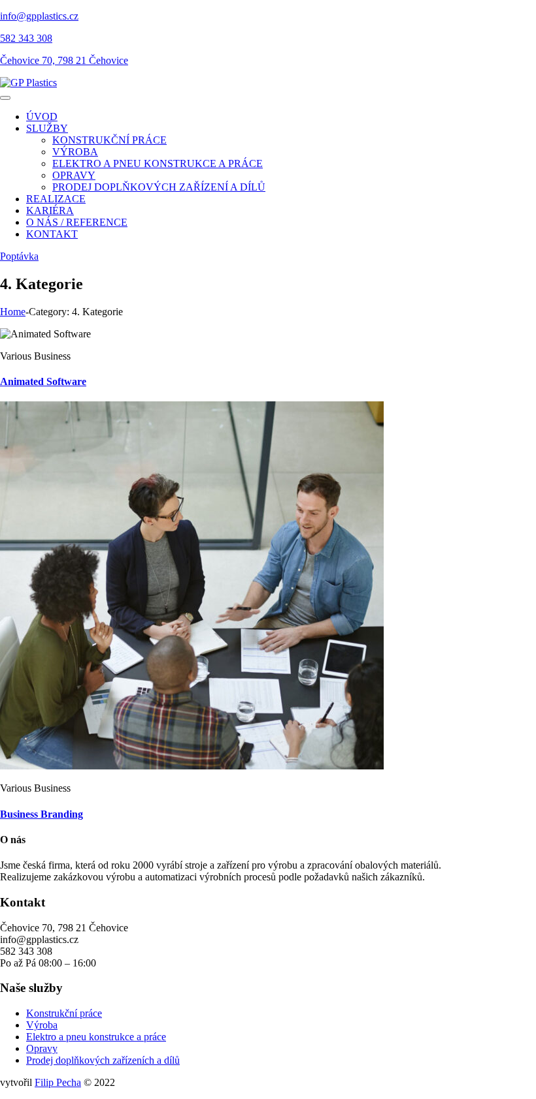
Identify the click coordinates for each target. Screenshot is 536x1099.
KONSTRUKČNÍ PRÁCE (109, 140)
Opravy (42, 1048)
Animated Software (43, 381)
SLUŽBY (47, 128)
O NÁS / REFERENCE (76, 222)
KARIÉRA (50, 210)
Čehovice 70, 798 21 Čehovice (64, 60)
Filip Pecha (58, 1082)
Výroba (42, 1024)
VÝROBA (75, 151)
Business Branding (41, 814)
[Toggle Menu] (5, 98)
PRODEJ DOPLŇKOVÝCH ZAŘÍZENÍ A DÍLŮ (158, 187)
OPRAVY (73, 175)
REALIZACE (56, 198)
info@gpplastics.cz (39, 16)
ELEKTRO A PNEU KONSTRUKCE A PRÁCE (157, 163)
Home (12, 311)
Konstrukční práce (64, 1013)
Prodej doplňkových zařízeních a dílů (103, 1060)
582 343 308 (26, 38)
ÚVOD (42, 116)
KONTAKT (52, 234)
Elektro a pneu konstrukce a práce (96, 1036)
